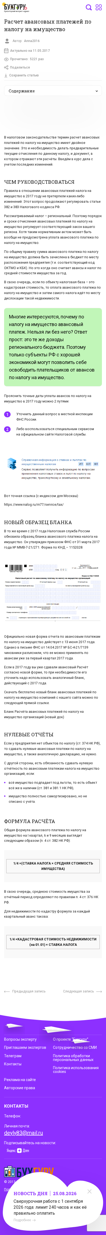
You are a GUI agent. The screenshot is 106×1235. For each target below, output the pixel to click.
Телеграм (12, 1056)
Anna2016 (32, 41)
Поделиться (20, 67)
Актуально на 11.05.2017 (30, 51)
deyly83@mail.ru (23, 1133)
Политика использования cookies (76, 1070)
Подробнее (22, 1220)
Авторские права (19, 1088)
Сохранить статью (24, 75)
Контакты (12, 1064)
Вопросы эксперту (20, 1039)
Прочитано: (27, 59)
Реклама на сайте (20, 1080)
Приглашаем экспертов (25, 1047)
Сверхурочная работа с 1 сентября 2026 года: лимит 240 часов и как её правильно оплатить (50, 1207)
